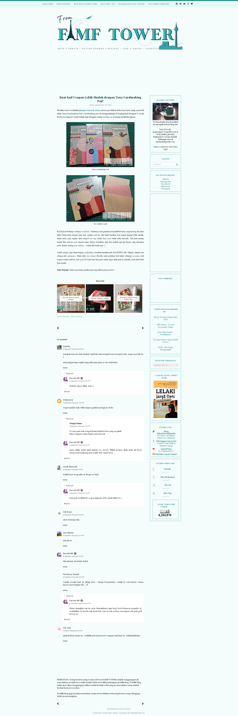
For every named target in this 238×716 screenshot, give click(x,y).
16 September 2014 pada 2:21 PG (79, 445)
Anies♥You (166, 449)
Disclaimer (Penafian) (158, 4)
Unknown (68, 400)
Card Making (63, 317)
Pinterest (165, 186)
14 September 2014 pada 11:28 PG (73, 349)
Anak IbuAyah (70, 466)
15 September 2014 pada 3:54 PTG (73, 515)
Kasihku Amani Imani (166, 454)
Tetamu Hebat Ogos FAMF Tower (165, 340)
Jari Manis (68, 532)
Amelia (66, 346)
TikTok (165, 179)
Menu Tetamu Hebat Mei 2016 (165, 318)
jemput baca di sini (89, 110)
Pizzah (167, 469)
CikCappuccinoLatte (166, 441)
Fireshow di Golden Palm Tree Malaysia (166, 436)
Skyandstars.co (137, 713)
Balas (65, 368)
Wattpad (165, 188)
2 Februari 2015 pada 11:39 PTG (73, 631)
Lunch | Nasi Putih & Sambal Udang (166, 444)
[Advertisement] (119, 74)
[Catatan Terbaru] (58, 328)
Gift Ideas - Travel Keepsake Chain (165, 325)
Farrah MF (74, 378)
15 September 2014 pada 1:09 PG (73, 469)
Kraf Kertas (76, 317)
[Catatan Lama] (143, 328)
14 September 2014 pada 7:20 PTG (73, 403)
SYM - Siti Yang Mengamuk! (165, 348)
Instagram (165, 181)
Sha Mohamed (168, 477)
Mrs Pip (167, 493)
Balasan (69, 373)
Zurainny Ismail (71, 574)
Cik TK (167, 485)
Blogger (126, 709)
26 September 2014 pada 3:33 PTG (74, 577)
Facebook (165, 184)
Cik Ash (67, 627)
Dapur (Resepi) (63, 4)
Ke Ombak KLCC (166, 451)
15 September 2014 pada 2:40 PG (79, 493)
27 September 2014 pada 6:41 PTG (80, 603)
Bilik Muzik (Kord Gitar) (85, 4)
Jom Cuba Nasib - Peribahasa (165, 333)
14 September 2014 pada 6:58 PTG (80, 381)
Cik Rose (67, 512)
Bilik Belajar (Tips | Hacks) (132, 4)
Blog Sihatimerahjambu (166, 432)
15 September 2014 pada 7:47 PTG (79, 426)
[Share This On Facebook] (135, 316)
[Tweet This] (139, 316)
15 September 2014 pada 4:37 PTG (73, 535)
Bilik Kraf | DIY (108, 4)
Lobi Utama (48, 4)
